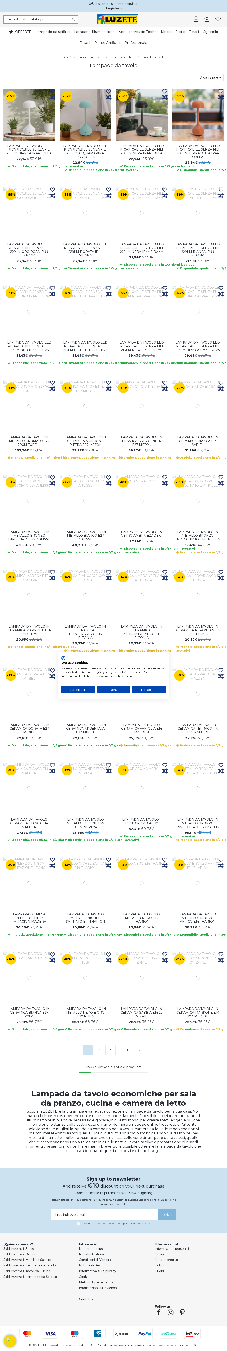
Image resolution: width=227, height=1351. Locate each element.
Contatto (86, 1299)
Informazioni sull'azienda (98, 1288)
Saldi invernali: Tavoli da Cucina (26, 1271)
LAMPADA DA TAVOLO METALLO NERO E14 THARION (141, 918)
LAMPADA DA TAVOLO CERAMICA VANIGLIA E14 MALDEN (141, 729)
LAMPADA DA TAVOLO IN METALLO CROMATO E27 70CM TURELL (29, 441)
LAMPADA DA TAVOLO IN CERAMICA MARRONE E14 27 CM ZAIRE (197, 1012)
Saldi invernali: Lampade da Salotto (30, 1277)
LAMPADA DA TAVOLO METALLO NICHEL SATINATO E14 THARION (85, 918)
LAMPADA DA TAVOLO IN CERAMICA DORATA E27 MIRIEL (29, 729)
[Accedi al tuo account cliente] (196, 19)
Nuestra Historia (91, 1254)
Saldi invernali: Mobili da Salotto (27, 1260)
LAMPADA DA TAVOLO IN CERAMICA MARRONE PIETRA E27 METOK (85, 441)
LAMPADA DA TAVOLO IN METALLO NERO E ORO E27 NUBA (85, 1012)
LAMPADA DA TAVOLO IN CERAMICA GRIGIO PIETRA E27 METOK (142, 441)
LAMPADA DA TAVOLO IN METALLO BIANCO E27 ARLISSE (85, 536)
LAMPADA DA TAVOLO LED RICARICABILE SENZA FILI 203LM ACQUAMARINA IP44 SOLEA (85, 151)
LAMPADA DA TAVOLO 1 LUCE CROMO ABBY (141, 821)
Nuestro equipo (91, 1249)
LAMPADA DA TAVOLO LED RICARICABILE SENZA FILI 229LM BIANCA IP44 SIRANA (198, 249)
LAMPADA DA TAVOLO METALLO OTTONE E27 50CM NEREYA (85, 823)
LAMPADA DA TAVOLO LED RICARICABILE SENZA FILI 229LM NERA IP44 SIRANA (141, 248)
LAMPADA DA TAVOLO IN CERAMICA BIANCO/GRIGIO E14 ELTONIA (85, 632)
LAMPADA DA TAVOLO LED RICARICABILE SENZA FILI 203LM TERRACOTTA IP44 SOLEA (198, 151)
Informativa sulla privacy (97, 1271)
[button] (10, 1341)
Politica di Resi (90, 1265)
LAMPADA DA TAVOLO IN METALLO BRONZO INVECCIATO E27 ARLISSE (29, 536)
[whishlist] (218, 19)
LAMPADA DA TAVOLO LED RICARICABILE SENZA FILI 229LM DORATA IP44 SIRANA (85, 249)
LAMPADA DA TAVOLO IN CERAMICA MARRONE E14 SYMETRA (29, 630)
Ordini (159, 1254)
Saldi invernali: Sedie (18, 1249)
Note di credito (166, 1260)
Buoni (159, 1271)
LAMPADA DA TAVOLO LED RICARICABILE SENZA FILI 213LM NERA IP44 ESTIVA (141, 346)
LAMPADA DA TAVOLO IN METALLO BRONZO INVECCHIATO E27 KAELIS (197, 823)
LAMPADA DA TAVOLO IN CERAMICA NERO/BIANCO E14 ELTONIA (197, 630)
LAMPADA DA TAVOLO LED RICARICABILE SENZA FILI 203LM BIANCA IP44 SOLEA (29, 149)
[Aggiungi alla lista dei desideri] (52, 92)
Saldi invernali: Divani (19, 1254)
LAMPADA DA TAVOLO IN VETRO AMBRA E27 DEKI (141, 534)
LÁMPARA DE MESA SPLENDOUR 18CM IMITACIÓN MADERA (29, 918)
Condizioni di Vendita (95, 1260)
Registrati (113, 8)
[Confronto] (52, 97)
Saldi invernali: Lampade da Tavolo (29, 1265)
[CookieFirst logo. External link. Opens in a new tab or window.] (63, 658)
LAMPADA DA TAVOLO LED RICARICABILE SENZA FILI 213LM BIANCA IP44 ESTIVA (198, 346)
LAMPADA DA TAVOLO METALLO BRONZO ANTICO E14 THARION (198, 918)
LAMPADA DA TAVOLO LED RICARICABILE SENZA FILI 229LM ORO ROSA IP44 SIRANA (29, 249)
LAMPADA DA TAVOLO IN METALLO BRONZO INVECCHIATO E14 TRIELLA (198, 536)
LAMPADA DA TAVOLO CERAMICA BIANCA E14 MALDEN (29, 823)
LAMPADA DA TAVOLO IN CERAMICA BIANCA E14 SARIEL (197, 441)
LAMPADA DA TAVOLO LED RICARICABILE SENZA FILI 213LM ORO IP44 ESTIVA (29, 346)
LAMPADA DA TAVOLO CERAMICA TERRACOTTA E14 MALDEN (198, 729)
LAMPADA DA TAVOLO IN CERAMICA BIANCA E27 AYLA (29, 1012)
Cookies (85, 1277)
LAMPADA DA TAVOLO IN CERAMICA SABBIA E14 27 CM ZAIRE (142, 1012)
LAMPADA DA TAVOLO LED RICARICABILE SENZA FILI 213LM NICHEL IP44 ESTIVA (85, 346)
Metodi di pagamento (96, 1282)
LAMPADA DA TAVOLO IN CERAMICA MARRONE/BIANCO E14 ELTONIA (141, 632)
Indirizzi (160, 1265)
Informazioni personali (172, 1249)
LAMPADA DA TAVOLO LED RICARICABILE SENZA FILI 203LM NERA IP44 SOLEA (141, 149)
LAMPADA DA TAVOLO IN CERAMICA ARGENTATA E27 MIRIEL (85, 729)
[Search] (73, 19)
